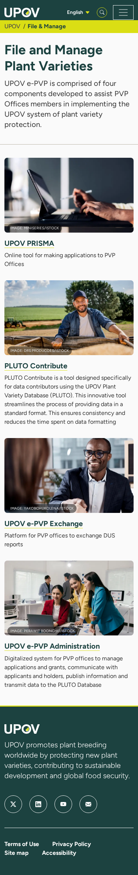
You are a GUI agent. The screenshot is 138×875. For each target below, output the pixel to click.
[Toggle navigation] (123, 12)
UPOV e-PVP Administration (52, 646)
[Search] (102, 12)
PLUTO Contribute (35, 365)
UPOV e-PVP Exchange (43, 523)
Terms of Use (21, 844)
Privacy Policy (71, 844)
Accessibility (59, 852)
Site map (16, 852)
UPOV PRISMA (29, 243)
